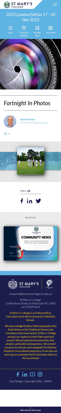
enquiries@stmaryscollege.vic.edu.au (30, 293)
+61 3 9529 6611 (30, 307)
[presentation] (8, 161)
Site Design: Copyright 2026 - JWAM (30, 381)
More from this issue (30, 410)
